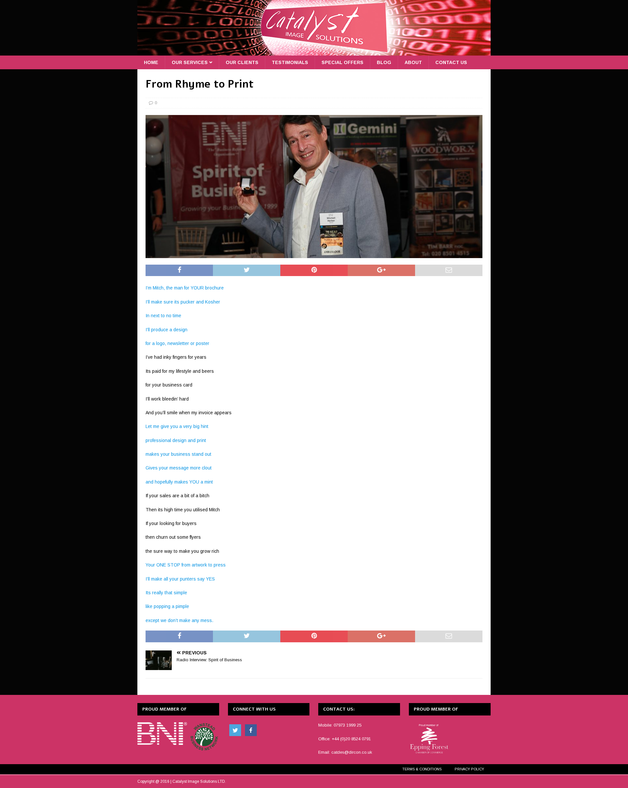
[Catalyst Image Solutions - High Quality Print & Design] (314, 52)
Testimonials (290, 62)
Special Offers (342, 62)
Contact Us (451, 62)
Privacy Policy (469, 769)
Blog (384, 62)
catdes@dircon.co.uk (351, 752)
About (413, 62)
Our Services (190, 62)
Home (151, 62)
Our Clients (242, 62)
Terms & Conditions (422, 769)
